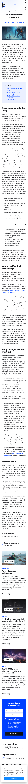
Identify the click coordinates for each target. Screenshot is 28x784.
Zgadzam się (14, 778)
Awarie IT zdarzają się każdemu (9, 572)
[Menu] (15, 5)
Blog (14, 22)
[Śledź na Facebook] (25, 0)
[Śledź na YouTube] (25, 7)
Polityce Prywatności (13, 728)
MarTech (21, 22)
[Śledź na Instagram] (25, 5)
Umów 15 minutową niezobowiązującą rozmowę (14, 748)
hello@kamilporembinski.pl (15, 758)
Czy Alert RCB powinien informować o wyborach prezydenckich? (11, 671)
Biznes (7, 22)
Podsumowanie (11, 99)
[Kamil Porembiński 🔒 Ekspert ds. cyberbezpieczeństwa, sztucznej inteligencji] (3, 5)
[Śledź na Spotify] (25, 9)
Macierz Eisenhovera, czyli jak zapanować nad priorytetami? (13, 620)
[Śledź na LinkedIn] (25, 3)
